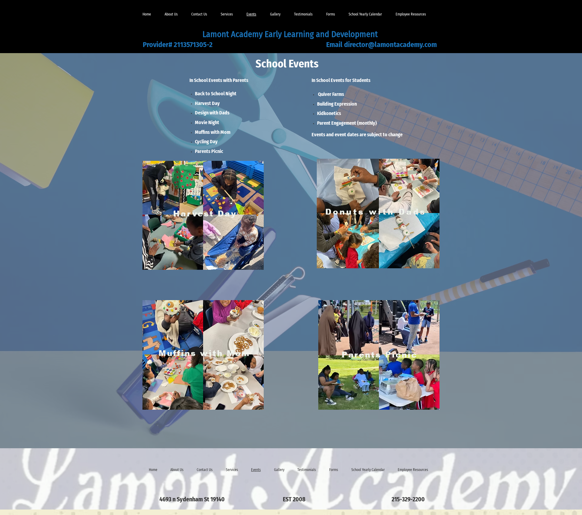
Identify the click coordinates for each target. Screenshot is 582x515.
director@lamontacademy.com (390, 44)
